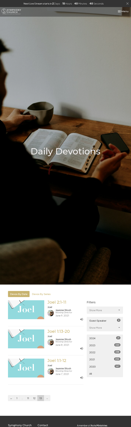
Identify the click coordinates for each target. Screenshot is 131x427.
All (90, 373)
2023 (104, 345)
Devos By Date (18, 293)
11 (28, 398)
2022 (104, 352)
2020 (104, 366)
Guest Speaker (104, 320)
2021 (104, 359)
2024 (104, 338)
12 (34, 398)
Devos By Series (41, 293)
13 (40, 398)
